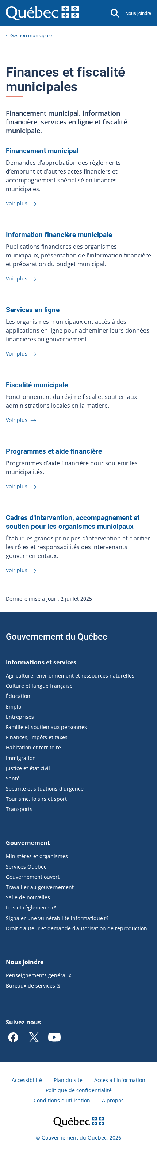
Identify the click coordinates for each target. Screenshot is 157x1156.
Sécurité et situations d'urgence (45, 788)
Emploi (14, 706)
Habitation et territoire (33, 747)
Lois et (28, 907)
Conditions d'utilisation (62, 1100)
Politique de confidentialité (79, 1090)
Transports (19, 809)
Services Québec (26, 866)
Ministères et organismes (37, 856)
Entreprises (20, 716)
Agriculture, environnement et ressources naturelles (70, 675)
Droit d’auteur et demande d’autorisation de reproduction (76, 928)
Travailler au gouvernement (40, 887)
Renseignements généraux (38, 975)
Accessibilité (27, 1080)
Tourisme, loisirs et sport (36, 798)
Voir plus (17, 203)
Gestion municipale (31, 35)
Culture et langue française (39, 685)
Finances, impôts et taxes (37, 737)
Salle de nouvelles (28, 897)
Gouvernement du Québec (56, 636)
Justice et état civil (28, 768)
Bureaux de (30, 985)
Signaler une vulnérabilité (54, 918)
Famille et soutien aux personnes (46, 727)
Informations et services (41, 662)
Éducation (18, 696)
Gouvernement (28, 843)
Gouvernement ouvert (33, 876)
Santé (13, 778)
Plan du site (68, 1080)
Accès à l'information (119, 1080)
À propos (113, 1100)
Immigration (21, 757)
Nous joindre (138, 13)
